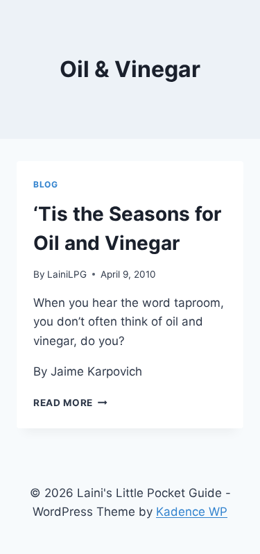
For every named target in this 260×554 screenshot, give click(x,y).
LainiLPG (67, 274)
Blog (45, 184)
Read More (70, 402)
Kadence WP (191, 512)
